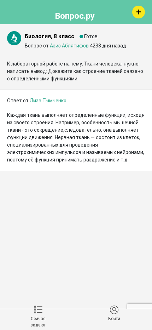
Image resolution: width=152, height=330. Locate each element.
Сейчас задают (38, 322)
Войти (114, 318)
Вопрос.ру (75, 15)
